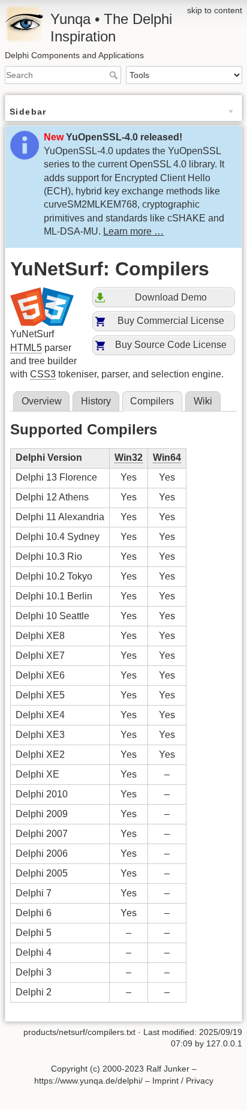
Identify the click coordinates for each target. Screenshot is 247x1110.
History (96, 401)
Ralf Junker (167, 1068)
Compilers (152, 401)
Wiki (203, 401)
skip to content (214, 10)
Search (115, 75)
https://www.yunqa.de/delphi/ (88, 1080)
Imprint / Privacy (182, 1080)
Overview (42, 401)
